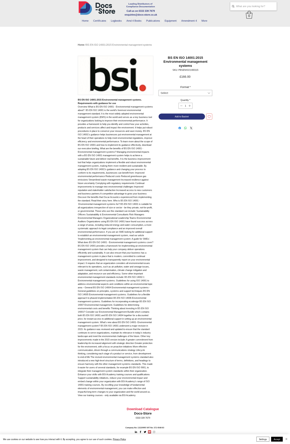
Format (185, 87)
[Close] (286, 439)
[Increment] (190, 106)
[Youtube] (149, 431)
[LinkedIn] (135, 431)
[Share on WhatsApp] (185, 128)
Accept (277, 439)
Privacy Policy (119, 439)
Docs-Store (143, 413)
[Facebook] (140, 431)
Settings (263, 439)
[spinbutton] (185, 106)
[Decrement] (181, 106)
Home (81, 45)
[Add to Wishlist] (209, 117)
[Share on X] (191, 128)
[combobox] (185, 93)
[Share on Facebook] (180, 128)
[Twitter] (145, 431)
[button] (249, 15)
